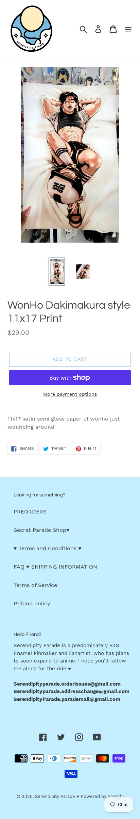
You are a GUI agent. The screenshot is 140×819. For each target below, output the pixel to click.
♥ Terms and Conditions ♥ (48, 548)
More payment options (70, 394)
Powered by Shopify (102, 796)
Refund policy (32, 603)
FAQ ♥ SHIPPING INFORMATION (55, 566)
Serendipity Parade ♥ (57, 796)
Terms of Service (35, 585)
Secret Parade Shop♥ (42, 530)
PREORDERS (30, 511)
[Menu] (128, 29)
